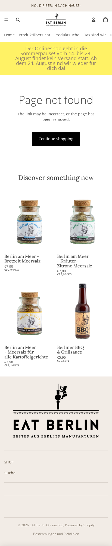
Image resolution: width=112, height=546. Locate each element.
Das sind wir (94, 34)
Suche (9, 472)
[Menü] (6, 19)
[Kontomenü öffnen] (93, 20)
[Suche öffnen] (18, 20)
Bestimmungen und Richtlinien (56, 534)
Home (9, 34)
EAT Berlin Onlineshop (46, 525)
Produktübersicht (34, 34)
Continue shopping (56, 138)
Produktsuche (66, 34)
